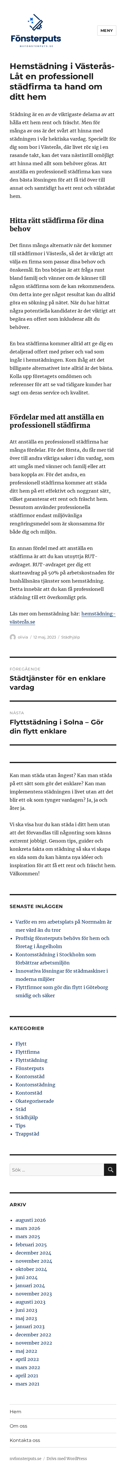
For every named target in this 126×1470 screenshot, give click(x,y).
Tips (20, 1126)
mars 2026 (28, 1228)
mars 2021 (27, 1384)
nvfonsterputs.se (25, 1458)
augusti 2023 (30, 1302)
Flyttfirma (28, 1052)
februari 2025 (31, 1245)
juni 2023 (26, 1310)
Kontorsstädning (35, 1085)
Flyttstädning (31, 1060)
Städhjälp (70, 637)
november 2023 (34, 1294)
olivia (23, 637)
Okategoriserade (35, 1101)
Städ (21, 1109)
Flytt (21, 1044)
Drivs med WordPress (67, 1458)
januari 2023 (30, 1326)
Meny (107, 30)
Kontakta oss (25, 1440)
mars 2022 (28, 1367)
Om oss (18, 1426)
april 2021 (27, 1375)
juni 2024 (27, 1277)
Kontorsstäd (30, 1076)
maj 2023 (26, 1318)
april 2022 (27, 1359)
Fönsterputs (30, 1068)
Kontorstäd (29, 1093)
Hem (15, 1411)
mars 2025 (28, 1236)
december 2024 (33, 1253)
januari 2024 (30, 1285)
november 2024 (34, 1261)
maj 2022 (26, 1351)
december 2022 (33, 1335)
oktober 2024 (31, 1269)
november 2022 (34, 1343)
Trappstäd (27, 1134)
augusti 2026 (31, 1220)
